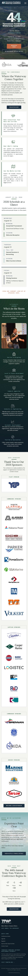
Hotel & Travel (4, 946)
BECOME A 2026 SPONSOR (14, 805)
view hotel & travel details (14, 853)
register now (14, 107)
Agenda (3, 938)
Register (3, 941)
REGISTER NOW (14, 46)
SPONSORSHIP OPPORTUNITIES (14, 51)
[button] (25, 3)
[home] (11, 2)
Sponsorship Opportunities (7, 943)
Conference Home (5, 936)
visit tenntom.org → (8, 962)
